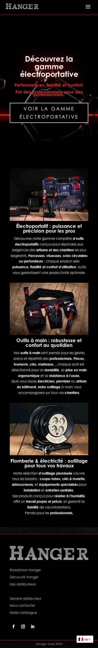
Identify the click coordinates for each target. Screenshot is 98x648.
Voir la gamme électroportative (49, 113)
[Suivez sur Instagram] (23, 626)
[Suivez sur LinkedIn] (32, 626)
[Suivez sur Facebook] (13, 626)
